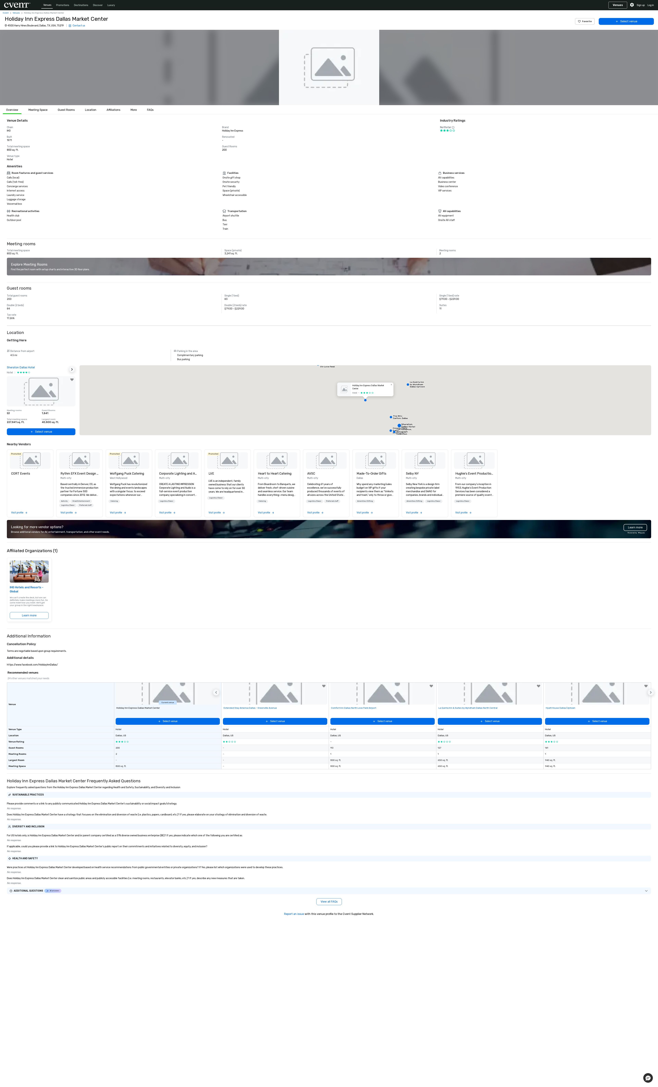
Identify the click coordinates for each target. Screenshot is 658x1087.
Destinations (81, 5)
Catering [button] (114, 501)
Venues (47, 5)
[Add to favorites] (72, 380)
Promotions (62, 5)
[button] (329, 67)
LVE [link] (211, 473)
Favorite (587, 21)
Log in (651, 5)
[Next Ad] (72, 369)
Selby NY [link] (412, 473)
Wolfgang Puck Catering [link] (127, 473)
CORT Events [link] (20, 473)
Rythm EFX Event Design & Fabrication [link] (79, 473)
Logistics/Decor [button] (68, 505)
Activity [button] (64, 501)
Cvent (6, 13)
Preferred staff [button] (85, 505)
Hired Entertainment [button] (81, 501)
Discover (98, 5)
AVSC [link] (311, 473)
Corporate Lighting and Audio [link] (178, 473)
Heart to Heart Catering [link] (274, 473)
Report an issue (294, 914)
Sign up (641, 5)
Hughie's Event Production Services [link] (474, 473)
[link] (30, 460)
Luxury (111, 5)
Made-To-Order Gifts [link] (371, 473)
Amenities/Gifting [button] (365, 501)
